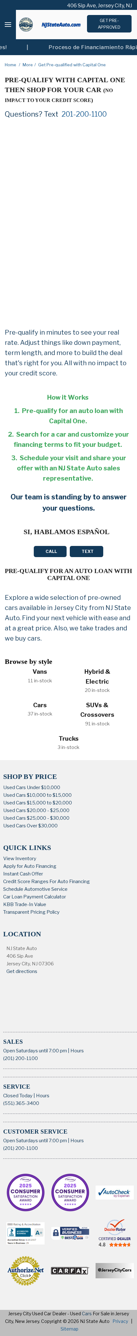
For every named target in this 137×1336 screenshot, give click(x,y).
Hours (77, 1051)
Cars (87, 1313)
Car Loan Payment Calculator (34, 897)
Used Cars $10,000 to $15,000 (37, 795)
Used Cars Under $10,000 (31, 787)
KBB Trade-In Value (24, 904)
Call (51, 551)
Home (11, 64)
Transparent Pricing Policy (31, 912)
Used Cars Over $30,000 (30, 826)
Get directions (21, 971)
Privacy (120, 1321)
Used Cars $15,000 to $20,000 (37, 803)
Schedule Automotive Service (35, 889)
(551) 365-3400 (21, 1103)
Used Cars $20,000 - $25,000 (36, 810)
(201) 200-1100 (20, 1058)
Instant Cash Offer (23, 874)
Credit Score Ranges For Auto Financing (46, 881)
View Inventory (19, 858)
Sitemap (69, 1329)
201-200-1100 (84, 114)
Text (88, 551)
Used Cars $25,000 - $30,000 (36, 818)
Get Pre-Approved (109, 24)
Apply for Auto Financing (29, 866)
